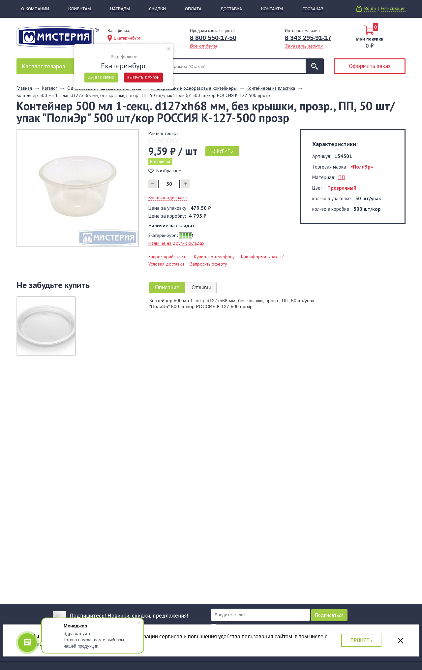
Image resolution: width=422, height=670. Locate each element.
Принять (361, 640)
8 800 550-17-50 (213, 38)
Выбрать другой (143, 77)
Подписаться (329, 615)
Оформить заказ (370, 66)
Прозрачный (341, 188)
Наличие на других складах (176, 243)
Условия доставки (166, 264)
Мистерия (57, 37)
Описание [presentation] (167, 287)
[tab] (167, 287)
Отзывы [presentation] (201, 287)
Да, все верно (101, 77)
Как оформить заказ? (262, 257)
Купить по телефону (214, 257)
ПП (341, 177)
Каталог (43, 66)
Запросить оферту (208, 264)
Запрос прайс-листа (168, 257)
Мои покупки (369, 39)
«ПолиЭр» (361, 167)
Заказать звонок (304, 45)
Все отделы (203, 45)
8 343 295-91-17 (308, 38)
